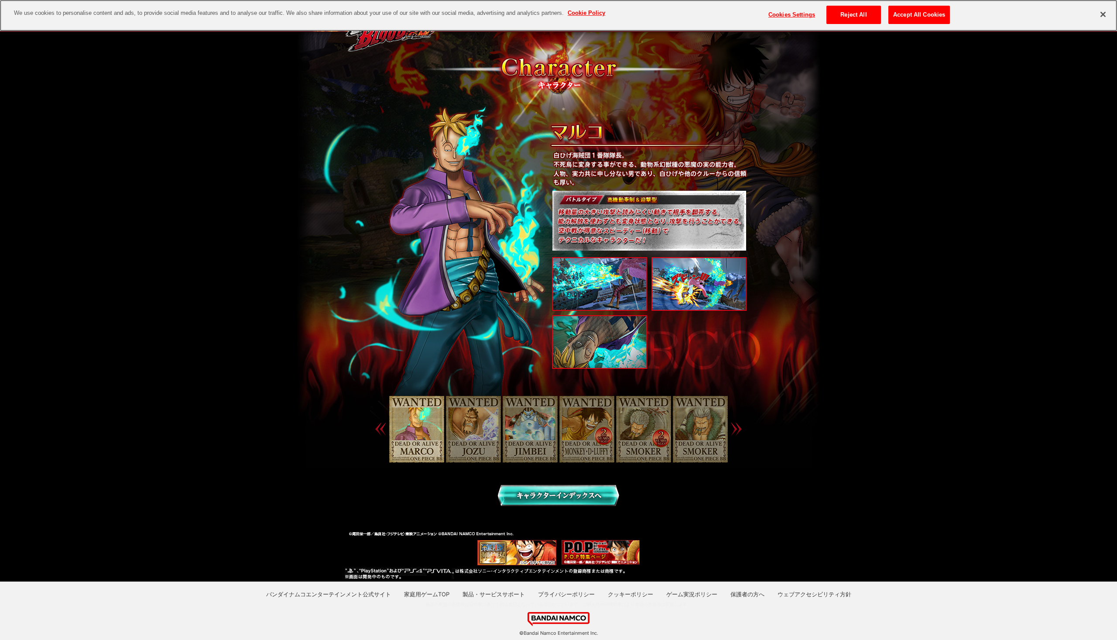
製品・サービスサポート (494, 594)
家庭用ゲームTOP (426, 594)
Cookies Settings (791, 14)
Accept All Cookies (919, 14)
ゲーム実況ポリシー (691, 594)
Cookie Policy (586, 13)
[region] (558, 15)
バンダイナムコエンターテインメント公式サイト (328, 594)
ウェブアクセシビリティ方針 (814, 594)
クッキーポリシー (630, 594)
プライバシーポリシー (566, 594)
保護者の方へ (747, 594)
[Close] (1103, 14)
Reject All (853, 14)
